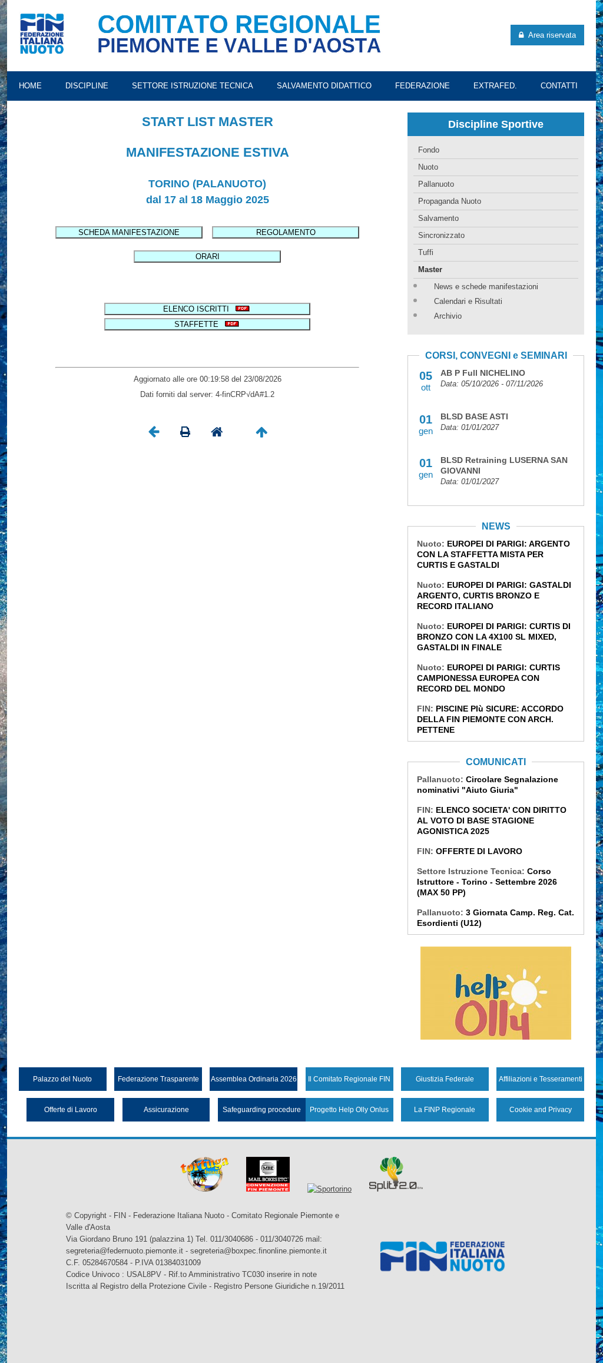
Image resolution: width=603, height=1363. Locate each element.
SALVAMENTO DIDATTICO (324, 85)
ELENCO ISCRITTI (198, 309)
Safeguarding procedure (262, 1110)
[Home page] (217, 435)
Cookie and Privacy (540, 1110)
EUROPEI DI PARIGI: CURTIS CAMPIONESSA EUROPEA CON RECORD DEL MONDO (488, 678)
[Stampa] (185, 435)
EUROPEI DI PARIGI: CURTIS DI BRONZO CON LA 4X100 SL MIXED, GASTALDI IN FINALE (494, 636)
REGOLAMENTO (286, 232)
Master (430, 269)
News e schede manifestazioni (486, 286)
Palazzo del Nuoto (62, 1079)
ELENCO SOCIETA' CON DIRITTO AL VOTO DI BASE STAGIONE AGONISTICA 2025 (491, 820)
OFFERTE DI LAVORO (479, 851)
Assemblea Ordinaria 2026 (254, 1079)
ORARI (208, 256)
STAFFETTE (198, 324)
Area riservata (550, 35)
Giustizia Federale (445, 1079)
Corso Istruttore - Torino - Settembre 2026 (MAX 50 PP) (487, 881)
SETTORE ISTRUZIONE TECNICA (192, 85)
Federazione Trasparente (158, 1079)
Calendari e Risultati (468, 301)
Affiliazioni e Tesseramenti (540, 1079)
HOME (30, 85)
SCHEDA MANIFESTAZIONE (129, 232)
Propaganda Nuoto (449, 201)
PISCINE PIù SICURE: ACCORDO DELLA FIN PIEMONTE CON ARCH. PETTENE (490, 719)
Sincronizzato (441, 235)
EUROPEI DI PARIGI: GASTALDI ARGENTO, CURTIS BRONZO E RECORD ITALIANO (494, 595)
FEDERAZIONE (422, 85)
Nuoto (428, 167)
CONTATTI (559, 85)
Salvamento (438, 218)
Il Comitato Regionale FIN (349, 1079)
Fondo (428, 149)
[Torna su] (261, 435)
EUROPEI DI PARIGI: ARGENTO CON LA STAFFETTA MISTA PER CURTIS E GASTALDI (493, 554)
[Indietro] (154, 435)
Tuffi (425, 252)
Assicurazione (166, 1110)
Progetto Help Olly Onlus (349, 1110)
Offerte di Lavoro (70, 1110)
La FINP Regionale (444, 1110)
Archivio (448, 316)
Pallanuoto (436, 184)
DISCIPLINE (86, 85)
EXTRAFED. (495, 85)
